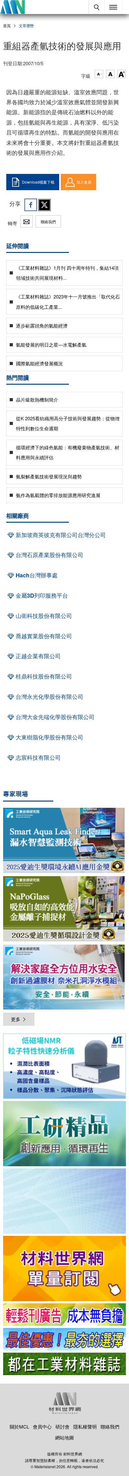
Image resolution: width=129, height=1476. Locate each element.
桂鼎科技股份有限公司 (43, 676)
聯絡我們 (48, 221)
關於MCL (19, 1426)
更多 (15, 1019)
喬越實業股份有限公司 (43, 636)
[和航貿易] (64, 1066)
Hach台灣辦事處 (36, 575)
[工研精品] (64, 1133)
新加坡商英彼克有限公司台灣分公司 (60, 535)
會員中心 (42, 1426)
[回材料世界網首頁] (12, 7)
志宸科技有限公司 (37, 757)
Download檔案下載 (38, 182)
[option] (64, 1067)
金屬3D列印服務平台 (41, 595)
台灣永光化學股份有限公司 (48, 697)
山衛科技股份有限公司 (43, 616)
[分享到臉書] (30, 204)
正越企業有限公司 (37, 656)
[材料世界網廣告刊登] (64, 1314)
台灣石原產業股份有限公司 (48, 555)
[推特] (44, 204)
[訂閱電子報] (64, 1201)
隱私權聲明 (85, 1426)
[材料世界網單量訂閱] (64, 1268)
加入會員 (83, 182)
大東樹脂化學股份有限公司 (48, 737)
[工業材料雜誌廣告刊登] (64, 1339)
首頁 (7, 25)
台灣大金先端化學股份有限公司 (54, 717)
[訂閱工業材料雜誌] (64, 1364)
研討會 (62, 1426)
